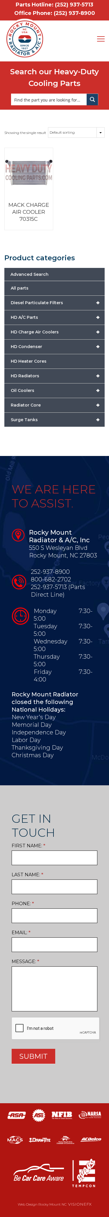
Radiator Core (55, 405)
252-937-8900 (50, 571)
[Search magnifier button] (92, 99)
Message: (25, 961)
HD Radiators (55, 375)
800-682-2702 (51, 579)
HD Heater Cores (29, 361)
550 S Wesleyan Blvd (58, 547)
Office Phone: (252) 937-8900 (54, 13)
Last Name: (27, 874)
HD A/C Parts (55, 317)
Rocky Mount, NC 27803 (63, 555)
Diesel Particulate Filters (55, 302)
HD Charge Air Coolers (55, 331)
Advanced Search (29, 274)
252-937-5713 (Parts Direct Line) (58, 590)
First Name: (28, 845)
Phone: (23, 903)
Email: (21, 932)
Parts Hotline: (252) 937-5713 (54, 4)
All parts (19, 288)
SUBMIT (33, 1056)
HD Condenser (55, 346)
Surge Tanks (55, 419)
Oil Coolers (55, 390)
